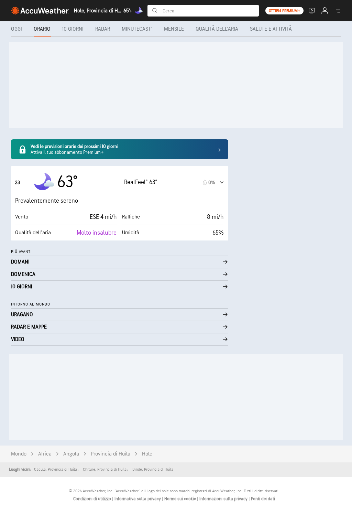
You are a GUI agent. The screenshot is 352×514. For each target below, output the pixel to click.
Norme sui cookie (180, 499)
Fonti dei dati (263, 499)
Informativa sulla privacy (138, 499)
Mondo (18, 454)
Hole (147, 454)
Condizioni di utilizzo (92, 499)
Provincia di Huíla (110, 454)
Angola (71, 454)
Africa (45, 454)
